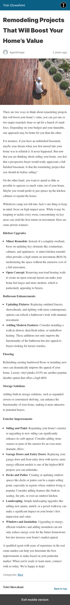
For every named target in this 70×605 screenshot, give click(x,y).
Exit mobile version (35, 599)
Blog (20, 574)
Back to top (60, 588)
